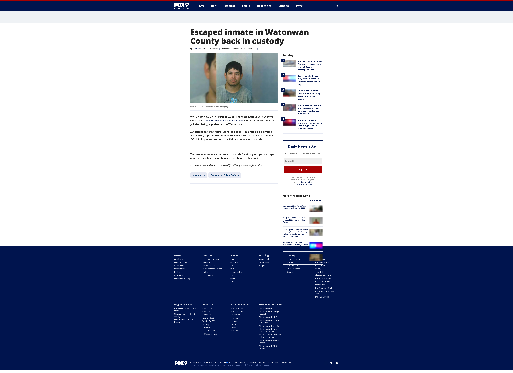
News (177, 255)
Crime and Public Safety (224, 175)
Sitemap (205, 324)
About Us (207, 304)
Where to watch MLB (268, 317)
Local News (179, 259)
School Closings (209, 265)
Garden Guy (264, 262)
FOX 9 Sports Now (323, 281)
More (299, 5)
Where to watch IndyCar (269, 326)
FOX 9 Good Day (322, 265)
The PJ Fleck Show (323, 278)
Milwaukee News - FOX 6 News (185, 309)
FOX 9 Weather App (210, 259)
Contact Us (207, 308)
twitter (331, 363)
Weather (207, 255)
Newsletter (235, 314)
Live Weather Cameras (212, 268)
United (233, 278)
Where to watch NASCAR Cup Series (269, 321)
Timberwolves (236, 272)
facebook (326, 363)
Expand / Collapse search (337, 6)
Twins (233, 265)
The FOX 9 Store (322, 297)
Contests (206, 311)
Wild (232, 268)
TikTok (233, 327)
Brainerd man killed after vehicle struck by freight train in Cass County (295, 245)
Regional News (183, 304)
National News (180, 262)
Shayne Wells (264, 259)
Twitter (233, 324)
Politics (177, 272)
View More (315, 200)
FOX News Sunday (182, 278)
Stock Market (292, 265)
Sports (234, 255)
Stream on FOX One (270, 304)
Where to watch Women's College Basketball (270, 335)
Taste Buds (320, 284)
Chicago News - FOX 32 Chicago (184, 315)
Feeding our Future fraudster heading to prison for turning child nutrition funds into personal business (295, 232)
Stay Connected (239, 304)
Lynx (232, 275)
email (337, 363)
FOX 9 (205, 49)
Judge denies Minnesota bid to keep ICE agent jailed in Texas (294, 220)
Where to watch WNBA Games (269, 341)
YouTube (234, 330)
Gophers (234, 262)
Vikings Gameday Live (324, 275)
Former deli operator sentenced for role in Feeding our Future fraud (293, 256)
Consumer (178, 275)
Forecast (206, 262)
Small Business (293, 268)
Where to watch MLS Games (268, 347)
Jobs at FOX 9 (208, 318)
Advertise (206, 327)
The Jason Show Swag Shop (324, 292)
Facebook (234, 318)
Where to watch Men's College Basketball (268, 330)
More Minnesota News (296, 195)
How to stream (237, 308)
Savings (290, 272)
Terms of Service (304, 184)
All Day (318, 268)
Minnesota (214, 49)
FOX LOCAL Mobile (238, 311)
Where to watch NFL (268, 308)
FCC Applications (209, 334)
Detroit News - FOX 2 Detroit (183, 320)
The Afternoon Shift (323, 288)
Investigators (179, 268)
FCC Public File (208, 330)
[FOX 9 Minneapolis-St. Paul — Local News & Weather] (183, 6)
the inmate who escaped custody (223, 120)
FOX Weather (208, 275)
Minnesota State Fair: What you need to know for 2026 (294, 207)
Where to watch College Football (269, 312)
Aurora (233, 281)
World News (179, 265)
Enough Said (320, 272)
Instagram (234, 321)
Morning (264, 255)
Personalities (207, 314)
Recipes (262, 265)
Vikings (233, 259)
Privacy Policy (305, 182)
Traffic (205, 272)
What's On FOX (208, 321)
